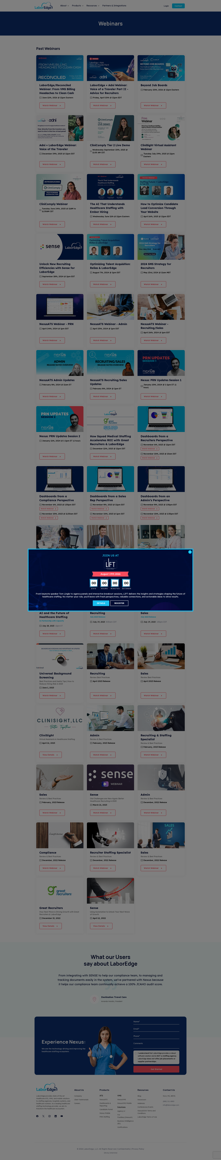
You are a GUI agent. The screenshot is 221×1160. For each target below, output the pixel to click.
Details (101, 603)
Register (119, 603)
